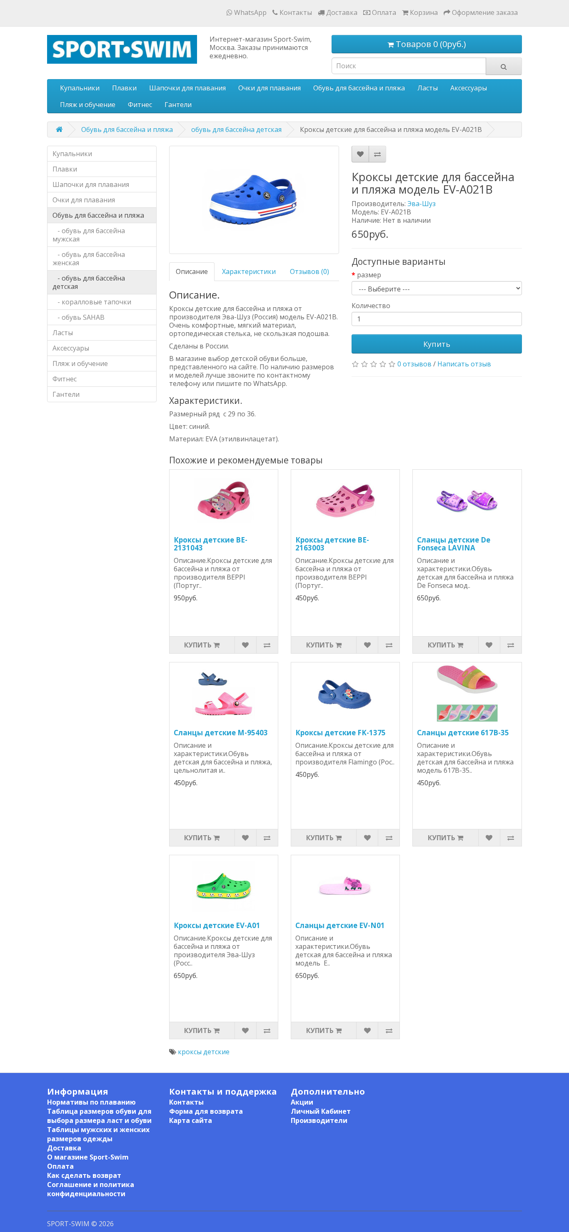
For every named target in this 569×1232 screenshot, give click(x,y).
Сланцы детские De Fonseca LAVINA (453, 544)
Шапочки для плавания (187, 87)
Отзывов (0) (309, 271)
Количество (371, 305)
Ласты (427, 87)
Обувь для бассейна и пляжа (359, 87)
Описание (192, 271)
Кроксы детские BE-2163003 (332, 544)
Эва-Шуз (421, 203)
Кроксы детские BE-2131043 (210, 544)
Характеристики (249, 271)
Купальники (80, 87)
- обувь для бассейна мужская (88, 235)
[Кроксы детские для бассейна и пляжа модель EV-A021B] (254, 200)
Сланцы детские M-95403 (221, 732)
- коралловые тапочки (91, 301)
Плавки (124, 87)
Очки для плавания (269, 87)
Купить (436, 344)
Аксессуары (468, 87)
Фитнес (140, 104)
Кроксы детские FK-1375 (340, 732)
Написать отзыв (464, 363)
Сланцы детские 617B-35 (463, 732)
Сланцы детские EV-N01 (340, 925)
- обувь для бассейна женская (88, 258)
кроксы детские (204, 1051)
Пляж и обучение (87, 104)
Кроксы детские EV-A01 (217, 925)
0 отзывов (414, 363)
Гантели (178, 104)
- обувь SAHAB (78, 317)
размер (369, 275)
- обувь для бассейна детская (88, 282)
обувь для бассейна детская (236, 129)
